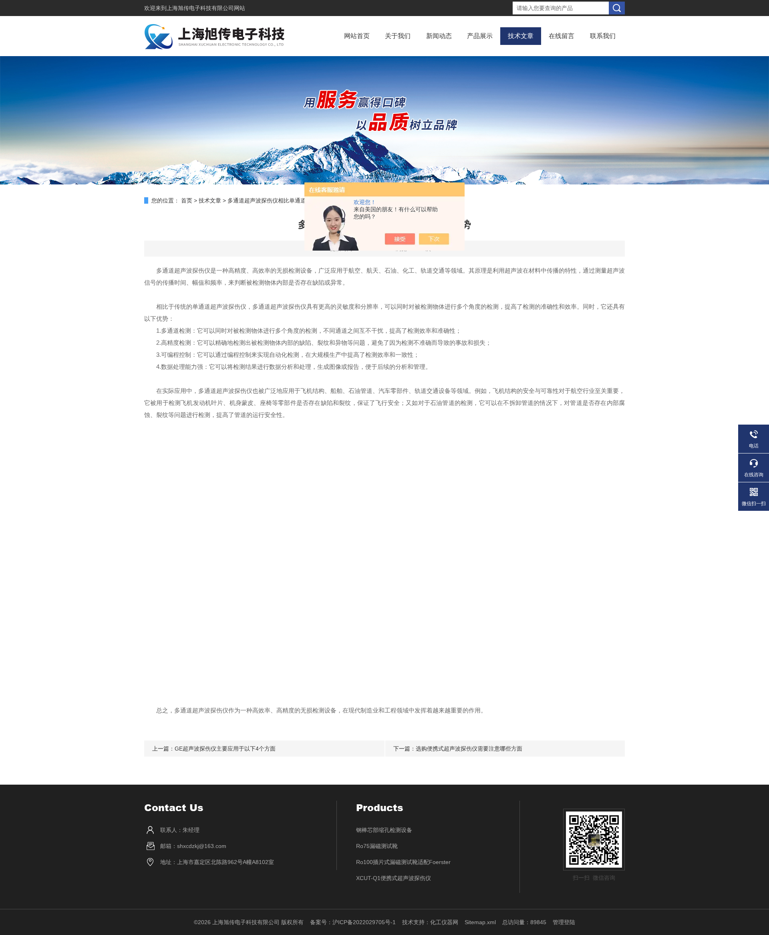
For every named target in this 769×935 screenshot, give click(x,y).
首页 (186, 200)
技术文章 (520, 35)
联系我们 (603, 35)
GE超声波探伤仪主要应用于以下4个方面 (225, 748)
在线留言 (561, 35)
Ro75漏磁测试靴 (377, 846)
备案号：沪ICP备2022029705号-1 (353, 922)
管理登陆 (564, 922)
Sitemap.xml (480, 922)
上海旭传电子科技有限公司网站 (206, 8)
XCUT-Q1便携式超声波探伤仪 (393, 878)
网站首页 (357, 35)
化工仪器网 (444, 922)
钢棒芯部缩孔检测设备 (384, 830)
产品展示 (480, 35)
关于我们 (398, 35)
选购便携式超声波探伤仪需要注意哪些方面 (469, 748)
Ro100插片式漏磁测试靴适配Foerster (403, 862)
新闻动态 (439, 35)
